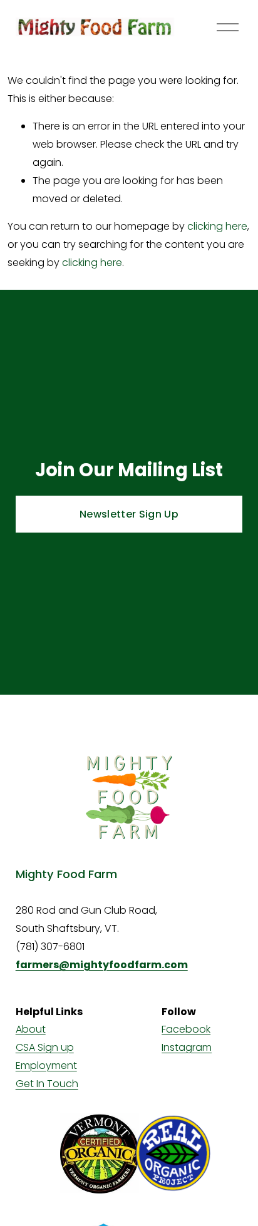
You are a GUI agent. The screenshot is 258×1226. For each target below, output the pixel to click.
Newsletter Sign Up (129, 514)
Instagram (187, 1047)
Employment (46, 1065)
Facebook (186, 1029)
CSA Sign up (45, 1047)
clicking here (217, 226)
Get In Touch (47, 1083)
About (31, 1029)
